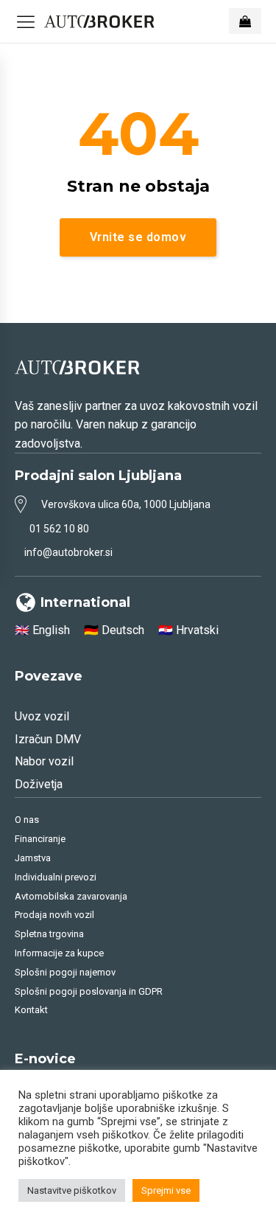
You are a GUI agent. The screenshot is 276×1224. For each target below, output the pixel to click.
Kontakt (31, 1009)
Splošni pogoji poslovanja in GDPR (89, 991)
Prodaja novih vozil (54, 914)
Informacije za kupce (59, 953)
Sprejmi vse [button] (166, 1190)
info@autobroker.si (68, 552)
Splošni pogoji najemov (65, 972)
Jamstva (33, 857)
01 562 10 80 (59, 529)
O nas (27, 819)
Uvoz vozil (42, 716)
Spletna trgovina (49, 933)
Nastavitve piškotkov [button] (71, 1190)
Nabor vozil (44, 761)
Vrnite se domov (138, 237)
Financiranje (40, 838)
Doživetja (39, 784)
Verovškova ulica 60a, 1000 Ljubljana (125, 504)
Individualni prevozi (55, 877)
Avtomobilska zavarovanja (71, 896)
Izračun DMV (48, 739)
